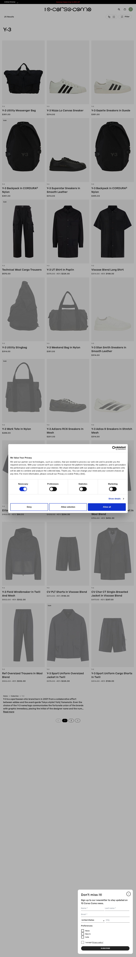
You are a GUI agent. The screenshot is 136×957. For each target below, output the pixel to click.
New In (88, 934)
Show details (115, 499)
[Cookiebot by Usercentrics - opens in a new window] (114, 448)
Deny (29, 507)
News (87, 931)
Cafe (87, 937)
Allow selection (68, 507)
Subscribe (105, 948)
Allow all (107, 507)
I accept (94, 942)
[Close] (128, 894)
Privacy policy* (97, 942)
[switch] (53, 489)
